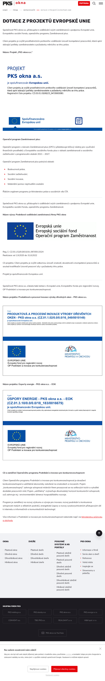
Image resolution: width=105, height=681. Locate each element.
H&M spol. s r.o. (90, 620)
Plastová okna (11, 550)
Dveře (32, 541)
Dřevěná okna (11, 554)
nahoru (99, 533)
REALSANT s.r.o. (65, 620)
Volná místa (87, 562)
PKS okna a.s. (65, 612)
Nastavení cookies (52, 675)
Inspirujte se (87, 566)
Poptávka (84, 3)
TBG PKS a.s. (40, 620)
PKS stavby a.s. (40, 612)
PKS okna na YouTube (55, 633)
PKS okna (85, 541)
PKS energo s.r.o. (90, 612)
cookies (69, 654)
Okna (6, 541)
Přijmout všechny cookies (64, 669)
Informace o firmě (90, 550)
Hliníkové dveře (37, 562)
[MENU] (100, 3)
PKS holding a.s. (14, 612)
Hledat (94, 3)
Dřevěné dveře (37, 554)
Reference (87, 558)
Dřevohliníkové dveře (40, 558)
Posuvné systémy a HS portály (62, 544)
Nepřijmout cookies (38, 669)
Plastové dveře (37, 550)
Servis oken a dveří (90, 554)
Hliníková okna (11, 562)
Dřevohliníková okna (13, 558)
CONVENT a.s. (14, 620)
